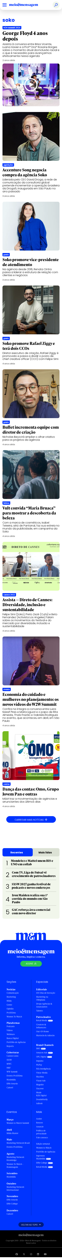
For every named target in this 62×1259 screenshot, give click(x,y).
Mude (38, 1092)
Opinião (10, 1008)
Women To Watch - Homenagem (15, 1165)
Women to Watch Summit (18, 1123)
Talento (39, 1010)
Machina (40, 1076)
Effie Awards (12, 1083)
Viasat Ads (40, 1080)
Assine (39, 1118)
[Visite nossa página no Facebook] (17, 1254)
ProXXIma (11, 1012)
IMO (38, 1048)
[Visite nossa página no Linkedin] (38, 1254)
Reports (10, 1046)
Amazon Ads (41, 1052)
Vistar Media (41, 1072)
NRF (9, 1067)
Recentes (16, 852)
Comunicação (13, 992)
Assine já (31, 963)
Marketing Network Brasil (18, 1143)
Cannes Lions (12, 1055)
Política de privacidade (41, 1132)
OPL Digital (41, 1056)
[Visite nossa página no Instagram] (31, 1254)
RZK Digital (41, 1095)
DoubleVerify (42, 1099)
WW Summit (12, 1071)
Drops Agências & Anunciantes (44, 1005)
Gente (9, 1004)
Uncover (40, 1088)
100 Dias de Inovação (45, 992)
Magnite (40, 1084)
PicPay (39, 1064)
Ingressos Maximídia (40, 1157)
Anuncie (39, 1126)
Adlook (39, 1103)
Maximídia (11, 1079)
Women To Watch (14, 1016)
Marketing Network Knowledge (15, 1159)
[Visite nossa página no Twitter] (24, 1254)
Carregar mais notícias (31, 819)
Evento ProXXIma (14, 1075)
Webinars (11, 1034)
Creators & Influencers (41, 1026)
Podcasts (11, 1026)
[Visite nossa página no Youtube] (45, 1254)
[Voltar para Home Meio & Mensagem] (27, 5)
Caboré (10, 1087)
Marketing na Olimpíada (42, 998)
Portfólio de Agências (16, 1042)
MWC (9, 1063)
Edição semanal (43, 1143)
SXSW (9, 1059)
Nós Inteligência (43, 1068)
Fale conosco (42, 1137)
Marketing (11, 996)
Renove (39, 1122)
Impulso (39, 1060)
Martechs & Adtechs (45, 1035)
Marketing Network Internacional (15, 1188)
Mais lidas (45, 852)
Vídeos (10, 1030)
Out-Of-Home (42, 1031)
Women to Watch (43, 1147)
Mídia (9, 1000)
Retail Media (41, 1020)
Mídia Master (12, 1133)
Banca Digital (13, 1038)
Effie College (12, 1203)
